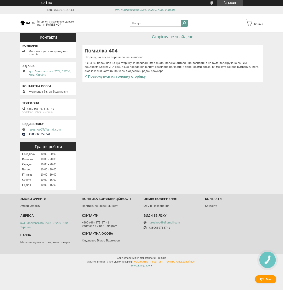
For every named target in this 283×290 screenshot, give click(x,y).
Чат (268, 279)
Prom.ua (161, 258)
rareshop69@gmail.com (45, 129)
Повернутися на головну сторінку (117, 76)
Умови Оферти (30, 205)
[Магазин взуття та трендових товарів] (27, 23)
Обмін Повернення (156, 205)
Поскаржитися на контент (147, 261)
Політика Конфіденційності (100, 205)
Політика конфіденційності (180, 261)
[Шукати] (184, 23)
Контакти (211, 205)
